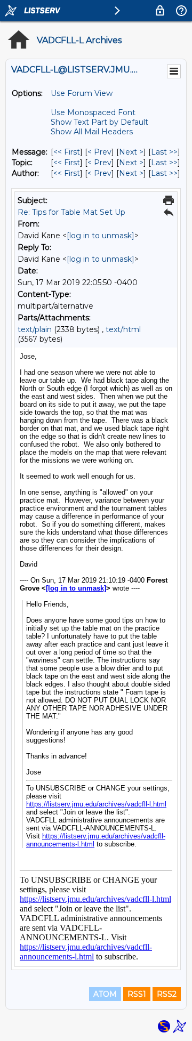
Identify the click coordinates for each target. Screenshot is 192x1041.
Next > (131, 152)
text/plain (35, 329)
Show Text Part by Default (99, 122)
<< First (66, 152)
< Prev (99, 152)
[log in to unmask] (100, 235)
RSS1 (136, 994)
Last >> (164, 152)
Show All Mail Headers (92, 131)
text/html (123, 329)
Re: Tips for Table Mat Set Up (71, 212)
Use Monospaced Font (93, 112)
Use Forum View (82, 93)
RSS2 (167, 994)
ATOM (105, 994)
